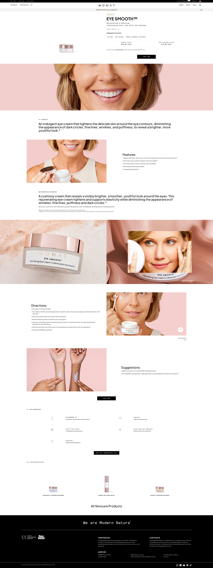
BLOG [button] (194, 5)
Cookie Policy (102, 556)
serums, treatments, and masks (135, 37)
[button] (200, 1)
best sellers (119, 37)
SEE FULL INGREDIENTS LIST (106, 453)
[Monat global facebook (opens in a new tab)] (180, 565)
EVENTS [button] (181, 5)
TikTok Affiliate (30, 1)
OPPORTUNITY (24, 5)
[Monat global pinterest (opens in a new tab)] (186, 565)
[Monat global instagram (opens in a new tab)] (176, 565)
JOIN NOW (21, 1)
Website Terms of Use (137, 554)
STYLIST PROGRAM (182, 1)
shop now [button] (146, 56)
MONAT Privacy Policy (104, 554)
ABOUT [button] (188, 5)
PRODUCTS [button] (14, 5)
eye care (110, 37)
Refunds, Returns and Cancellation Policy (143, 556)
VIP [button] (31, 5)
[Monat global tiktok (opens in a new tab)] (190, 565)
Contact (166, 556)
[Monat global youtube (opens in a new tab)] (183, 565)
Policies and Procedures (171, 554)
